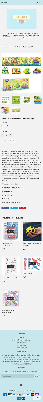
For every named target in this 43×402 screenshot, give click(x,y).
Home (3, 47)
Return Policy (21, 342)
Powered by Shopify (28, 391)
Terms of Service (21, 347)
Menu (6, 2)
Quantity (4, 131)
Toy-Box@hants (16, 391)
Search (21, 337)
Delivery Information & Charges (21, 340)
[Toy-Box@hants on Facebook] (21, 385)
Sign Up (37, 376)
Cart (40, 2)
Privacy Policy (21, 345)
